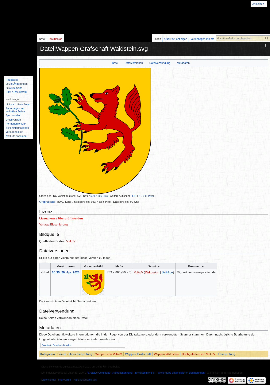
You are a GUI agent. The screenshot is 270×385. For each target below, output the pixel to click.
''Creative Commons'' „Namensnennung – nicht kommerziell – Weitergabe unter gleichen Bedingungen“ (146, 372)
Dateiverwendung (159, 62)
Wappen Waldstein (166, 354)
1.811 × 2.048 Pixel (143, 196)
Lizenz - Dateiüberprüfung (74, 354)
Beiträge (167, 272)
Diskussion (152, 272)
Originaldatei (47, 201)
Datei (115, 62)
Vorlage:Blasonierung (53, 224)
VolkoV (70, 241)
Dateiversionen (134, 62)
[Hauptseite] (18, 56)
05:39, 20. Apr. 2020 (66, 272)
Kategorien (47, 354)
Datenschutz (48, 379)
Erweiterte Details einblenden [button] (56, 345)
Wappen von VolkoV (108, 354)
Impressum (64, 379)
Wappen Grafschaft (138, 354)
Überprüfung (226, 354)
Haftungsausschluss (85, 379)
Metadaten (183, 62)
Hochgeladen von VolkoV (198, 354)
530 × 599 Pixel (99, 196)
